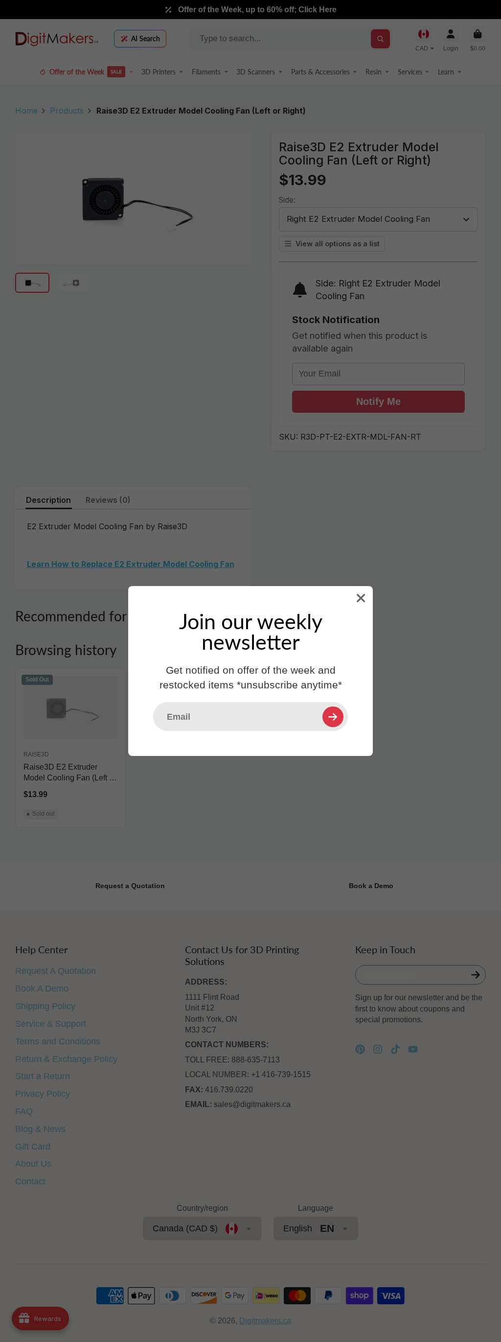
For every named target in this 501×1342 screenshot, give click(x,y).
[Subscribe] (332, 716)
